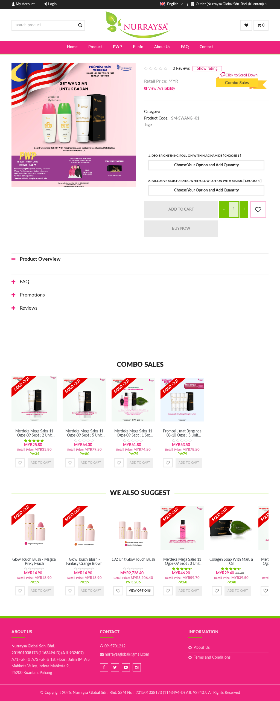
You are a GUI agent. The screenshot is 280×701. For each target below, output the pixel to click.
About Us (162, 47)
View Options (140, 590)
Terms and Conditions (212, 657)
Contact (206, 47)
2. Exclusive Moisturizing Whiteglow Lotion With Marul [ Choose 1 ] (204, 180)
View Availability (161, 89)
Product (95, 47)
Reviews (28, 308)
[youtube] (126, 667)
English (172, 4)
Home (72, 47)
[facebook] (104, 667)
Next (144, 125)
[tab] (140, 259)
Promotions (32, 295)
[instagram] (137, 667)
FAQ (185, 47)
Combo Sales (237, 87)
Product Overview (40, 259)
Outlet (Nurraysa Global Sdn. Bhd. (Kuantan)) (230, 4)
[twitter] (115, 667)
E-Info (138, 47)
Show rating (207, 69)
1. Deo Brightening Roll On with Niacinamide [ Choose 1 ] (194, 155)
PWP (117, 47)
